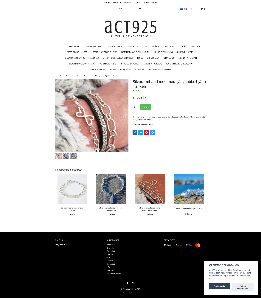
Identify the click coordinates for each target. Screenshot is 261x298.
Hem (63, 46)
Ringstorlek (111, 245)
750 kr (150, 215)
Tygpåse (183, 46)
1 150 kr (111, 215)
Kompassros (168, 58)
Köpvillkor (110, 254)
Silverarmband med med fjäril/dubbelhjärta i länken (96, 76)
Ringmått (195, 46)
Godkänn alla (219, 286)
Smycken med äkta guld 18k (103, 69)
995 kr (72, 215)
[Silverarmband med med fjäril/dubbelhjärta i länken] (91, 115)
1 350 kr (188, 214)
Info (108, 267)
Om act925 (111, 264)
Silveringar (74, 46)
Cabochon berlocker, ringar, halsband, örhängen (167, 64)
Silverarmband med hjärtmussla (189, 208)
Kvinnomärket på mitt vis (132, 69)
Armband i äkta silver (68, 76)
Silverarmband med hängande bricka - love (111, 209)
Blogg (140, 58)
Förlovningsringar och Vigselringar (81, 58)
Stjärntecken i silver (137, 46)
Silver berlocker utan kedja (82, 64)
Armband (169, 46)
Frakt (108, 257)
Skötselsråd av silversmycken (135, 52)
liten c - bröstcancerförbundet (118, 58)
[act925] (130, 26)
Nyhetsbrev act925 (130, 64)
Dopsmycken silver (108, 64)
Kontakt (110, 261)
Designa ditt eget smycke (105, 52)
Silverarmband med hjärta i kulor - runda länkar (150, 209)
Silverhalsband (114, 46)
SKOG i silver (153, 58)
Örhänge (156, 46)
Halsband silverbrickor (159, 69)
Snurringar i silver (94, 46)
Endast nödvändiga (242, 287)
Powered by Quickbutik (130, 293)
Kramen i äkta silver (187, 58)
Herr (85, 52)
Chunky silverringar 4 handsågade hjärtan (173, 52)
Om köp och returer (114, 273)
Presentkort (73, 52)
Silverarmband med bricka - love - (72, 209)
